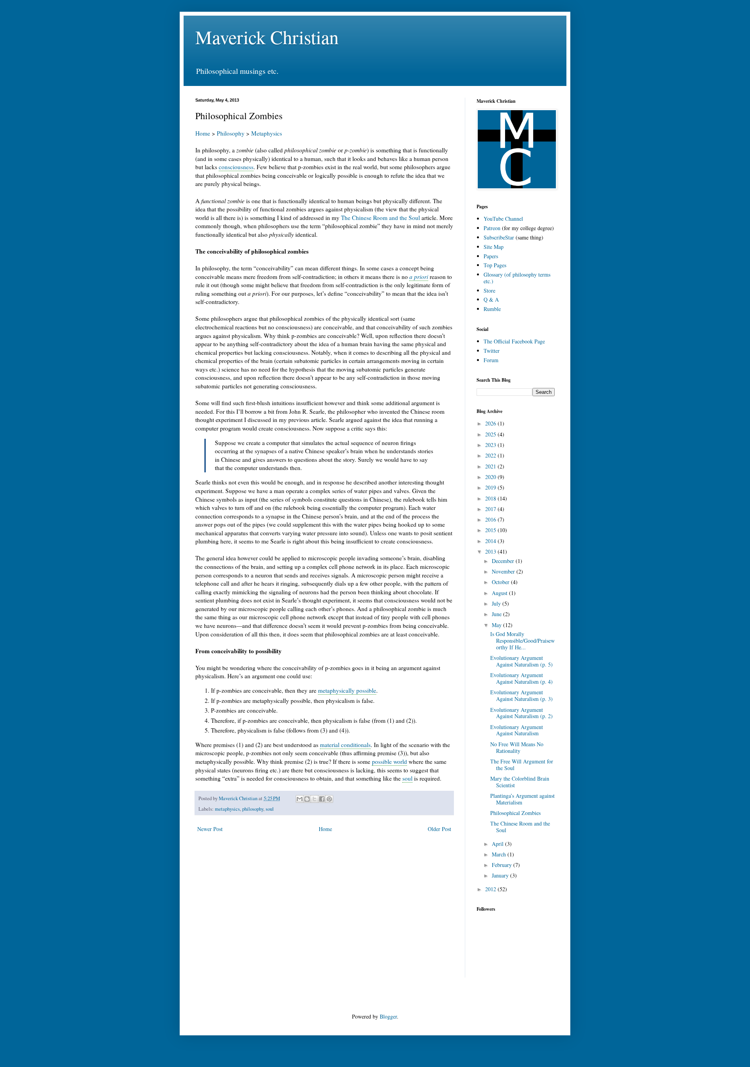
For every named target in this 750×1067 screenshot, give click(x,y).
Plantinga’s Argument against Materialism (522, 799)
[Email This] (300, 799)
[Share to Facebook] (322, 799)
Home (202, 133)
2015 (491, 530)
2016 (491, 519)
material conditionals (345, 745)
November (504, 571)
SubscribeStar (499, 237)
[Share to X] (314, 799)
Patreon (492, 228)
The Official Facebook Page (514, 341)
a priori (418, 277)
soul (407, 778)
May (497, 625)
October (501, 582)
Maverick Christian (267, 36)
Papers (491, 256)
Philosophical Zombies (515, 813)
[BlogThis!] (307, 799)
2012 (491, 889)
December (504, 561)
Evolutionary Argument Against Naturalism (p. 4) (521, 678)
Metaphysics (266, 133)
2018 (491, 498)
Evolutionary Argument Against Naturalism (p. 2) (521, 713)
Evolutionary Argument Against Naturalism (516, 730)
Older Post (439, 829)
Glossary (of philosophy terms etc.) (517, 278)
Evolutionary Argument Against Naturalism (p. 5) (521, 661)
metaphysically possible (347, 690)
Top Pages (495, 265)
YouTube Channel (503, 218)
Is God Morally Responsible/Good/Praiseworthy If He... (522, 640)
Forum (491, 360)
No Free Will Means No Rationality (516, 747)
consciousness (236, 167)
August (500, 593)
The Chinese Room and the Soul (380, 218)
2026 (491, 423)
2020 (491, 477)
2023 (491, 445)
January (501, 875)
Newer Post (210, 829)
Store (489, 290)
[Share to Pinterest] (329, 799)
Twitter (492, 350)
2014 (491, 541)
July (497, 603)
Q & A (491, 299)
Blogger (388, 1016)
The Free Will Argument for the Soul (521, 765)
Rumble (492, 309)
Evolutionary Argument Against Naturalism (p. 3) (521, 695)
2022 (491, 455)
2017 (491, 509)
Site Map (494, 246)
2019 (491, 487)
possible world (389, 761)
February (502, 865)
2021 (491, 466)
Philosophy (231, 133)
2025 (491, 434)
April (498, 843)
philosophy (252, 809)
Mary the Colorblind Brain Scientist (519, 782)
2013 (491, 551)
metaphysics (227, 809)
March (499, 854)
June (497, 614)
